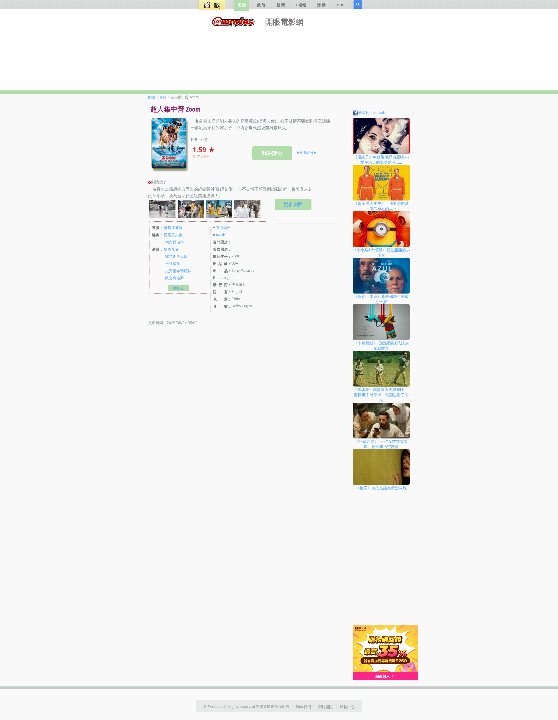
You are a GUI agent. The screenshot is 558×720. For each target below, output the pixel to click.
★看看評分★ (306, 152)
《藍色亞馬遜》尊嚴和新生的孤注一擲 (381, 299)
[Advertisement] (279, 57)
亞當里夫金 (173, 234)
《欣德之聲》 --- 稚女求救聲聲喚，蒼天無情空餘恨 (381, 443)
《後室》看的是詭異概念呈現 (381, 487)
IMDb (220, 234)
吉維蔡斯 (172, 263)
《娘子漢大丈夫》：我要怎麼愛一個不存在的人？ (381, 206)
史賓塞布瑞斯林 (178, 270)
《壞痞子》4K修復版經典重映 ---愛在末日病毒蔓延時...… (381, 159)
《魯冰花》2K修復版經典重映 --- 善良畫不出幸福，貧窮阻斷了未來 (381, 394)
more (178, 288)
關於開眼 (325, 706)
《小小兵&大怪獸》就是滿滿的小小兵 (381, 252)
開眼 (151, 97)
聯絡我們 (303, 706)
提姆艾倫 (171, 249)
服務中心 (347, 706)
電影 (163, 97)
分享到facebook (371, 112)
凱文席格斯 (174, 277)
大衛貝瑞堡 (174, 242)
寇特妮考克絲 (176, 256)
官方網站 (223, 227)
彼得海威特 (173, 227)
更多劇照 (293, 204)
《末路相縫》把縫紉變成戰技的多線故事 (381, 345)
